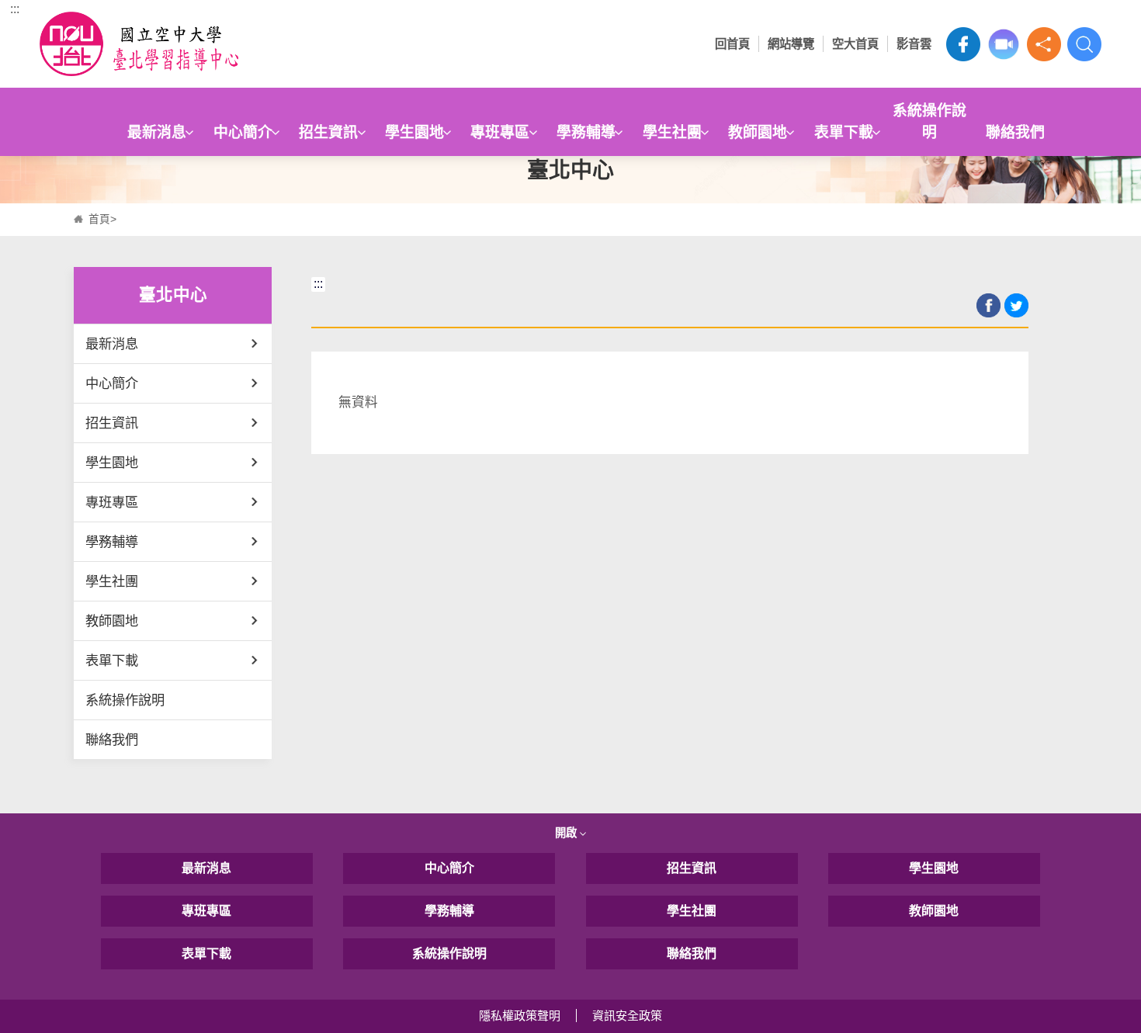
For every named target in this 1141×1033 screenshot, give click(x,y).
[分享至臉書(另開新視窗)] (988, 305)
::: (14, 9)
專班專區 (499, 132)
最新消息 (156, 132)
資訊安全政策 (627, 1015)
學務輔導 (586, 132)
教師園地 (757, 132)
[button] (1044, 44)
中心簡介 (242, 132)
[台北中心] (172, 44)
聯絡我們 (1015, 132)
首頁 (99, 219)
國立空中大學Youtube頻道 (1004, 44)
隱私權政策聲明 (519, 1015)
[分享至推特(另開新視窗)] (1016, 305)
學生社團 (672, 132)
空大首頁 (855, 43)
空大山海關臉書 (963, 44)
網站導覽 (791, 43)
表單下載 (843, 132)
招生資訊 (328, 132)
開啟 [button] (567, 833)
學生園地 (414, 132)
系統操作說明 (929, 121)
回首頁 (732, 43)
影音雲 (913, 43)
